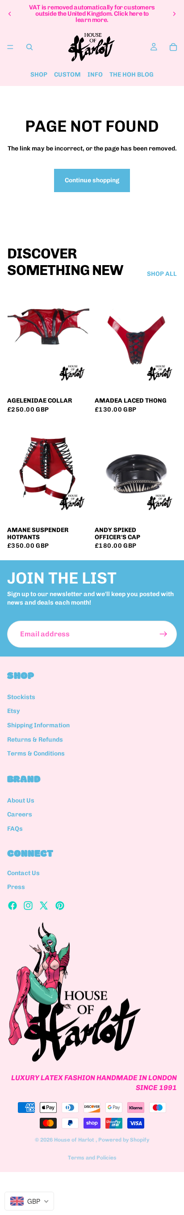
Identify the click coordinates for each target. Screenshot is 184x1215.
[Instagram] (28, 905)
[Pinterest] (59, 905)
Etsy (13, 711)
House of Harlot (75, 1140)
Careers (19, 814)
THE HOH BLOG (131, 74)
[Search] (29, 47)
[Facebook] (12, 905)
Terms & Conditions (36, 753)
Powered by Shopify (123, 1140)
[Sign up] (163, 634)
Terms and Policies (92, 1158)
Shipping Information (38, 725)
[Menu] (10, 47)
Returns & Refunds (35, 739)
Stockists (21, 697)
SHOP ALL (162, 274)
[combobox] (29, 1201)
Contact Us (23, 873)
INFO (95, 74)
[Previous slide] (10, 14)
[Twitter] (43, 905)
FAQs (15, 829)
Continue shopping (92, 180)
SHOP (38, 74)
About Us (20, 800)
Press (16, 887)
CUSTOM (67, 74)
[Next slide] (174, 14)
